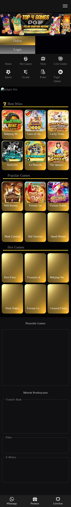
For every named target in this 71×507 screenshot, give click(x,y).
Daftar (17, 41)
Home (8, 63)
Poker (43, 77)
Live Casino (60, 63)
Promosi (35, 503)
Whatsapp (12, 503)
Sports (8, 77)
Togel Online (57, 79)
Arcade (26, 77)
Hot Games (26, 63)
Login (17, 49)
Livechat (58, 503)
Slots (43, 63)
